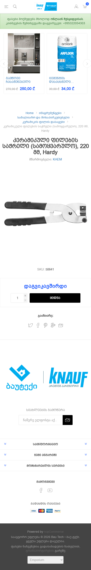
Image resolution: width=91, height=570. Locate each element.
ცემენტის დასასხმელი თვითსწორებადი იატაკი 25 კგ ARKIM (65, 80)
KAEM (57, 159)
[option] (24, 63)
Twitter (30, 325)
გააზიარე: (45, 315)
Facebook (38, 325)
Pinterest (45, 325)
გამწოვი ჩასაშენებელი (18, 80)
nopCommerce (54, 532)
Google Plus (53, 325)
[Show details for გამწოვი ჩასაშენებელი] (24, 53)
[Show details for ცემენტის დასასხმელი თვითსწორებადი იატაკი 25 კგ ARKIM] (67, 53)
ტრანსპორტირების (40, 551)
